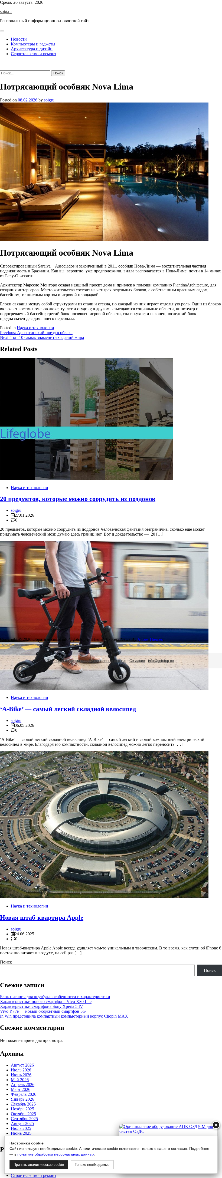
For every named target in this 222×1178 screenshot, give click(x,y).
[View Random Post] (1, 63)
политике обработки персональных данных (55, 1154)
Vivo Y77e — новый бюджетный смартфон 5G (43, 1011)
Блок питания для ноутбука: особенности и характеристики (55, 996)
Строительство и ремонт (33, 53)
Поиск (6, 962)
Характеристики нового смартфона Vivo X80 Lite (46, 1001)
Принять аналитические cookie (39, 1165)
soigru (49, 100)
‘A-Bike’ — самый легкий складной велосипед (68, 708)
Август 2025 (22, 1123)
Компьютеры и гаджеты (33, 44)
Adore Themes (150, 639)
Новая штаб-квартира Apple (41, 917)
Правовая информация (67, 661)
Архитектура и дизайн (32, 49)
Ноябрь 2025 (22, 1109)
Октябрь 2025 (23, 1113)
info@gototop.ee (161, 661)
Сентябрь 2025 (24, 1118)
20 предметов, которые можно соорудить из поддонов (77, 498)
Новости (19, 39)
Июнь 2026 (21, 1075)
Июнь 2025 (21, 1133)
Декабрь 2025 (23, 1104)
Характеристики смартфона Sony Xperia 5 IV (41, 1006)
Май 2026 (20, 1079)
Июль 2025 (21, 1128)
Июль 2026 (21, 1070)
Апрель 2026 (22, 1084)
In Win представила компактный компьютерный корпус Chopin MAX (64, 1016)
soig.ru (6, 11)
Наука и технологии (35, 327)
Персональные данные (107, 661)
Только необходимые (92, 1165)
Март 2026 (20, 1089)
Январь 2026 (22, 1099)
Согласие (137, 661)
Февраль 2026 (23, 1094)
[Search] (1, 67)
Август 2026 (22, 1065)
